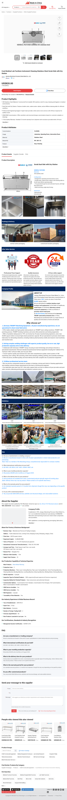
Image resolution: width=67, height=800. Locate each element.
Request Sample (29, 94)
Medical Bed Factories (8, 779)
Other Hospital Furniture (30, 12)
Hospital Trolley (53, 754)
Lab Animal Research (39, 754)
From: (9, 688)
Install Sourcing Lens (9, 792)
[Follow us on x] (56, 789)
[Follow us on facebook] (53, 789)
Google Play (16, 789)
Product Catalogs (24, 750)
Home (3, 12)
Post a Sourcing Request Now (47, 711)
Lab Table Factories (44, 775)
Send (14, 711)
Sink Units (51, 779)
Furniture (8, 12)
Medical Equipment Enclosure (25, 754)
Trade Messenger (27, 789)
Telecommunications (7, 757)
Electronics (52, 757)
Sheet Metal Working (18, 564)
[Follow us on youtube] (61, 789)
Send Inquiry (17, 90)
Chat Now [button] (51, 90)
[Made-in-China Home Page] (33, 2)
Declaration (50, 795)
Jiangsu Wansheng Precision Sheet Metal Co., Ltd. (18, 76)
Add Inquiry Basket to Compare (34, 63)
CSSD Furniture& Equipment (9, 754)
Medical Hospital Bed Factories (28, 775)
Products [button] (16, 7)
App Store (5, 789)
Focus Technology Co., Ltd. (22, 795)
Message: (8, 697)
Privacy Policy (58, 795)
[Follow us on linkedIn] (48, 792)
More (3, 785)
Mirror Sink (28, 779)
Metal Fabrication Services (8, 760)
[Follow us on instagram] (58, 789)
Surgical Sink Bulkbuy (20, 782)
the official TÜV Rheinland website (49, 504)
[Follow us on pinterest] (63, 789)
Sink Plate (19, 779)
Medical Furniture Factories (10, 775)
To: (10, 693)
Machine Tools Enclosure (24, 757)
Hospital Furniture (17, 12)
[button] (2, 2)
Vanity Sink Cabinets (40, 779)
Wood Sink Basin (7, 782)
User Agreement (42, 795)
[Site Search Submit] (44, 7)
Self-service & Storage (39, 757)
